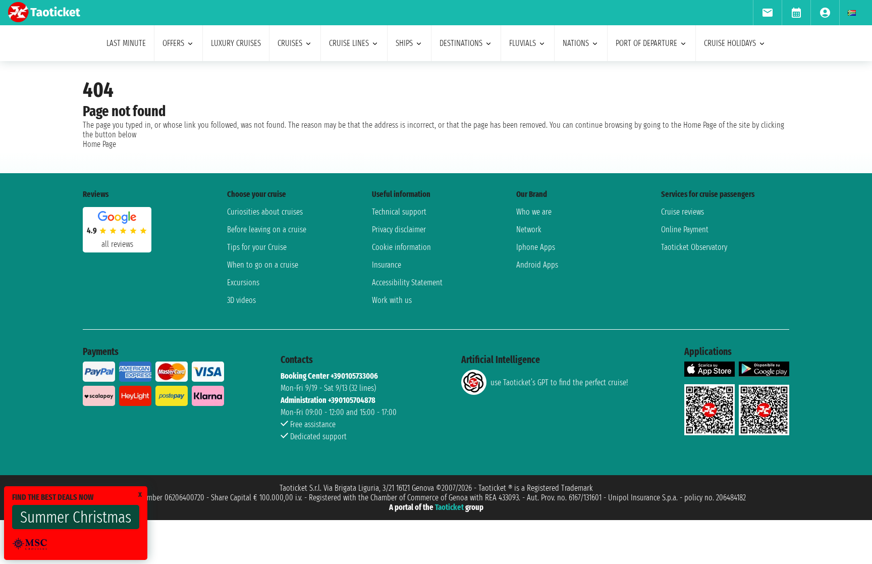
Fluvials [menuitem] (522, 43)
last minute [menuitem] (126, 43)
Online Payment (684, 229)
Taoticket (449, 507)
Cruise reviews (682, 212)
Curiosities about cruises (265, 212)
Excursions (243, 282)
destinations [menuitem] (461, 43)
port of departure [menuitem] (646, 43)
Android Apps (537, 265)
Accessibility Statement (407, 282)
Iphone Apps (535, 247)
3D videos (241, 300)
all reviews (117, 244)
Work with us (392, 300)
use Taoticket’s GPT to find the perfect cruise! (559, 382)
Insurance (386, 265)
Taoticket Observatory (694, 247)
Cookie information (401, 247)
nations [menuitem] (576, 43)
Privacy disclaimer (399, 229)
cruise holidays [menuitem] (730, 43)
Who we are (534, 212)
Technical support (399, 212)
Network (528, 229)
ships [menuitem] (404, 43)
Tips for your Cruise (257, 247)
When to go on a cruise (262, 265)
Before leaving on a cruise (266, 229)
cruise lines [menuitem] (349, 43)
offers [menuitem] (173, 43)
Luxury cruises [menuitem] (236, 43)
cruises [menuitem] (290, 43)
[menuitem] (767, 12)
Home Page (99, 144)
